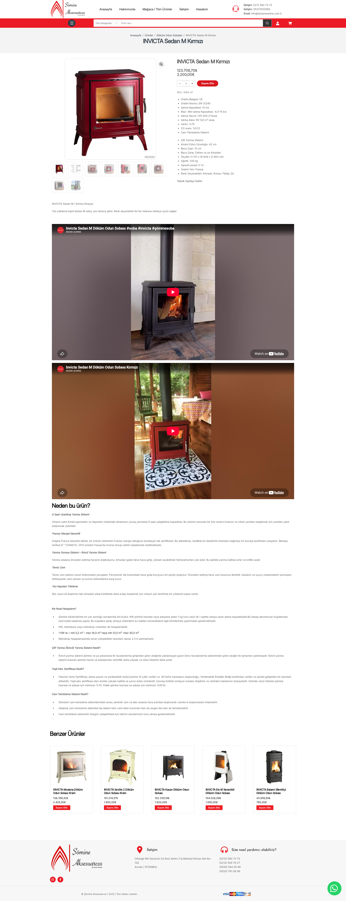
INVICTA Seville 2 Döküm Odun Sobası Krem (119, 791)
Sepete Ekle (207, 83)
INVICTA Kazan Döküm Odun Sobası (172, 791)
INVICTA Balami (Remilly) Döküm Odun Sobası (271, 791)
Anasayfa (105, 9)
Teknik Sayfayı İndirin (189, 181)
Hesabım (202, 9)
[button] (161, 64)
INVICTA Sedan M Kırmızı (173, 41)
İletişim (184, 9)
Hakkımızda (127, 9)
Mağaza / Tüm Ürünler (157, 9)
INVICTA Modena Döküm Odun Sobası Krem (68, 791)
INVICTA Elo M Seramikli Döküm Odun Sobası (220, 791)
